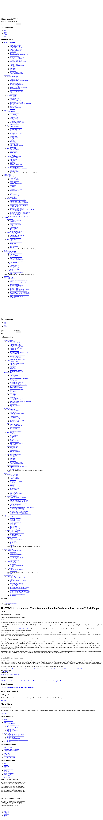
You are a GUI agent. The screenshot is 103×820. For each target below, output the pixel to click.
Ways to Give (10, 516)
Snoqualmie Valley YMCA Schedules (19, 213)
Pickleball (12, 187)
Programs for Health (14, 124)
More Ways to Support (12, 537)
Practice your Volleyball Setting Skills (10, 674)
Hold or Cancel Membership (13, 738)
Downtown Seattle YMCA (16, 50)
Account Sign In (13, 96)
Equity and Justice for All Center (11, 749)
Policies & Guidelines (9, 773)
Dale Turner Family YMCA (16, 49)
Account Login (7, 741)
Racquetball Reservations (16, 189)
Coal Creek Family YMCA (16, 48)
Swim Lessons (13, 130)
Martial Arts (12, 141)
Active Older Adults (14, 113)
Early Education (13, 170)
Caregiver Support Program (16, 272)
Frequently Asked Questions (16, 84)
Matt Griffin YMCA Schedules (17, 208)
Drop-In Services (14, 255)
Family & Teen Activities (16, 183)
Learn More (6, 276)
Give (5, 217)
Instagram (7, 812)
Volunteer (12, 247)
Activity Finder (7, 174)
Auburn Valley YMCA (15, 45)
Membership (7, 75)
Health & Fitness (11, 409)
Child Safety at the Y (9, 747)
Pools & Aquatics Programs (16, 91)
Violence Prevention (14, 262)
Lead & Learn (13, 243)
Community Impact (14, 79)
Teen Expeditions (14, 152)
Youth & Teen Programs (12, 446)
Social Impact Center (9, 251)
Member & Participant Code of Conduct (19, 289)
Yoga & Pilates (13, 197)
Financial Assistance (14, 284)
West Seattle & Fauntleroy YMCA (18, 61)
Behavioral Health (33, 668)
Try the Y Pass (13, 94)
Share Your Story (14, 246)
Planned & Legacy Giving (16, 231)
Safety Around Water (15, 129)
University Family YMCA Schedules (18, 215)
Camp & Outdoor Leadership (17, 65)
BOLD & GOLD (14, 64)
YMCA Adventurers (14, 144)
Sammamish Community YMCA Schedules (20, 212)
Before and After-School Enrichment (18, 168)
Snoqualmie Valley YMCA (16, 58)
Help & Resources (11, 576)
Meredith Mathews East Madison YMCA (19, 54)
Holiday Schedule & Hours (16, 100)
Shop (5, 33)
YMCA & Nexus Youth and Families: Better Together (17, 687)
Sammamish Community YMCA (17, 57)
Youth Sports (13, 147)
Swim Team (12, 132)
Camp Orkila (13, 68)
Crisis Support (13, 254)
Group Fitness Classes (15, 119)
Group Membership (14, 86)
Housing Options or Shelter (16, 259)
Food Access (13, 266)
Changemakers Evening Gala (17, 235)
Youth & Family (10, 432)
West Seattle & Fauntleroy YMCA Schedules (20, 216)
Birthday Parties (13, 136)
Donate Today (4, 713)
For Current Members (12, 393)
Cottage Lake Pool (14, 126)
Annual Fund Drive (14, 234)
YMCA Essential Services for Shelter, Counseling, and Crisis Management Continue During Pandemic (32, 681)
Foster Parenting (13, 273)
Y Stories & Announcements (10, 603)
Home (5, 601)
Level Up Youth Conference (16, 261)
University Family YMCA (16, 60)
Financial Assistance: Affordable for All (19, 80)
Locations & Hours (8, 42)
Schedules (6, 175)
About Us (6, 765)
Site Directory (13, 297)
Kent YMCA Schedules (15, 206)
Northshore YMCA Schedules (17, 210)
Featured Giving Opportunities (14, 530)
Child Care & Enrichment (13, 465)
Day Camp (12, 69)
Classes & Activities (14, 179)
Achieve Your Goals (14, 98)
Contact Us (12, 240)
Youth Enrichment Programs (16, 145)
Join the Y (6, 719)
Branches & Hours (11, 341)
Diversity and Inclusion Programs (12, 750)
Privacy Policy (7, 777)
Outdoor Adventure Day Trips (17, 121)
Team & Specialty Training (16, 196)
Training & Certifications (15, 133)
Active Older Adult (14, 178)
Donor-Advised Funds (15, 223)
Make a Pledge (13, 228)
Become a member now (12, 374)
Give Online (13, 225)
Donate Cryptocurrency (15, 220)
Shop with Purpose (14, 105)
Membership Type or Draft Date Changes (19, 292)
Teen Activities (13, 151)
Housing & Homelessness (44, 668)
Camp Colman (13, 67)
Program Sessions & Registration (17, 296)
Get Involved (10, 568)
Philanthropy (9, 668)
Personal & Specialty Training (17, 122)
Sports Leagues (13, 191)
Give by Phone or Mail (15, 224)
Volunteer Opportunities (15, 107)
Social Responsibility (74, 668)
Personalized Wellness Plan (16, 102)
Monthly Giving (13, 229)
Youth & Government (15, 153)
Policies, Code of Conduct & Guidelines (19, 295)
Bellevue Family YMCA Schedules (18, 201)
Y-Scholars (12, 155)
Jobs (5, 36)
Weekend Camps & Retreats (16, 73)
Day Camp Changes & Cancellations (18, 282)
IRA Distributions (14, 227)
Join (5, 30)
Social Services (54, 668)
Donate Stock (13, 221)
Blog (5, 767)
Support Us (6, 250)
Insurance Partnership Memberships (18, 87)
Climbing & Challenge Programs (17, 115)
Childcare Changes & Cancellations (18, 280)
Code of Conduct (8, 774)
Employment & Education (16, 257)
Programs (6, 110)
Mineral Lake (13, 71)
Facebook (6, 811)
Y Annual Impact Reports (10, 757)
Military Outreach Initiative (16, 90)
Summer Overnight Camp (16, 72)
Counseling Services (14, 265)
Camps (8, 360)
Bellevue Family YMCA (15, 46)
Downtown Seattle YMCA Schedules (19, 205)
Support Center (13, 106)
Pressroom (6, 766)
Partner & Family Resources (16, 267)
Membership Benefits (15, 88)
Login (5, 32)
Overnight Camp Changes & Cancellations (20, 293)
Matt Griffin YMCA (14, 53)
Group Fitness (13, 185)
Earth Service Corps (14, 149)
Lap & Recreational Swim (16, 128)
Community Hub (14, 117)
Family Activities (14, 137)
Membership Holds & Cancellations (18, 291)
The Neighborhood (14, 236)
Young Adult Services (64, 668)
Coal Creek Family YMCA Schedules (19, 202)
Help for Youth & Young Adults (14, 550)
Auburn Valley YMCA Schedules (18, 200)
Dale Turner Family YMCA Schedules (19, 204)
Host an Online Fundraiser (16, 242)
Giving (81, 668)
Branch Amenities (14, 77)
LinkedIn (7, 813)
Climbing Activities (14, 181)
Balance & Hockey (5, 671)
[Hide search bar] (2, 333)
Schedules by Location (12, 496)
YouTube (7, 815)
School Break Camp (14, 171)
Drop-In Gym (13, 182)
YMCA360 (12, 109)
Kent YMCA (13, 52)
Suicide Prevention (14, 269)
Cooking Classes (14, 118)
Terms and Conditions (9, 775)
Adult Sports (13, 114)
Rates (11, 92)
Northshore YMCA (14, 56)
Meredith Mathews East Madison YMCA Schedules (22, 209)
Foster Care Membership (15, 83)
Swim (11, 193)
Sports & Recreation (14, 190)
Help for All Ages (11, 561)
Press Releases (15, 668)
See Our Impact (13, 244)
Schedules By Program (12, 474)
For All (11, 81)
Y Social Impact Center (15, 238)
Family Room (13, 138)
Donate (5, 34)
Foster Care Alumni (14, 258)
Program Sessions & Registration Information (20, 103)
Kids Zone (12, 99)
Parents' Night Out (14, 143)
